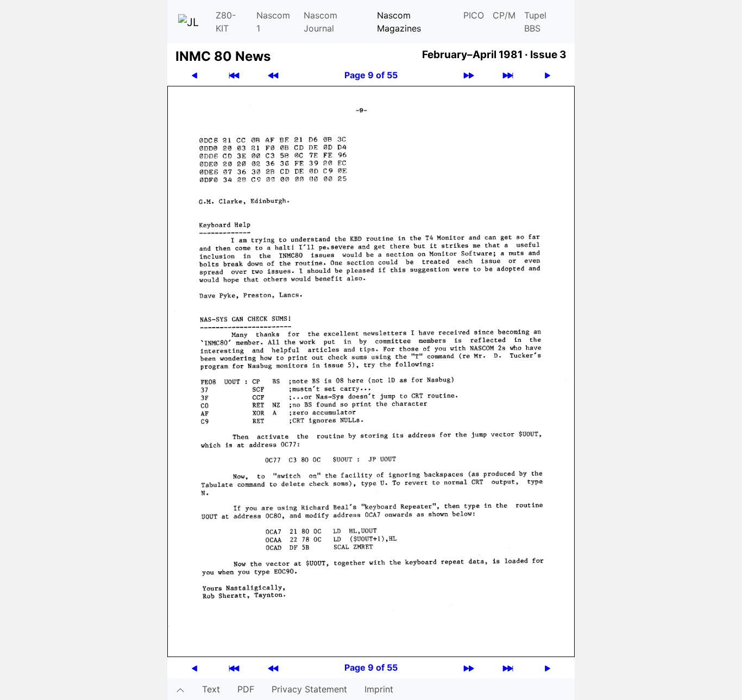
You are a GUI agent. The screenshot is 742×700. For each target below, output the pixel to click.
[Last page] (507, 75)
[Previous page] (194, 75)
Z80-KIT (226, 22)
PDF (245, 689)
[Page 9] (371, 370)
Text (211, 689)
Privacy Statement (309, 689)
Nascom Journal (320, 22)
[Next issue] (468, 75)
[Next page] (548, 75)
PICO (473, 15)
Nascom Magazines (399, 22)
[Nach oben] (180, 689)
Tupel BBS (535, 22)
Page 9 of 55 (371, 75)
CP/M (504, 15)
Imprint (378, 689)
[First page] (234, 75)
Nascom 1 (273, 22)
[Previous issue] (273, 75)
